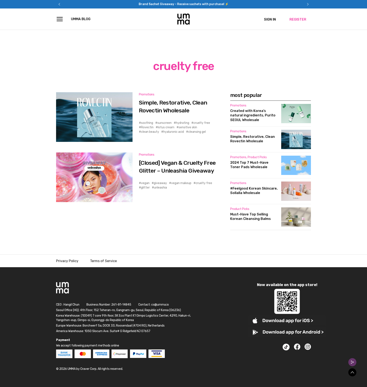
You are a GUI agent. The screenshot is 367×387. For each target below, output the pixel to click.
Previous (59, 4)
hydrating (182, 123)
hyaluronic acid (173, 132)
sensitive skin (188, 127)
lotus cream (166, 127)
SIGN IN (270, 19)
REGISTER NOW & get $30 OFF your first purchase (183, 4)
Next (308, 4)
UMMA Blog (80, 19)
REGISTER (297, 19)
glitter (145, 187)
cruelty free (201, 123)
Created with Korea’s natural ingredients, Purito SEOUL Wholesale (252, 115)
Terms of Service (103, 261)
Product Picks (257, 157)
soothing (147, 123)
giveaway (160, 183)
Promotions (146, 94)
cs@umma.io (160, 304)
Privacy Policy (67, 261)
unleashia (160, 187)
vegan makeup (181, 183)
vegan (145, 183)
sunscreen (164, 123)
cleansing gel (197, 132)
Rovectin (147, 127)
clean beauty (150, 132)
